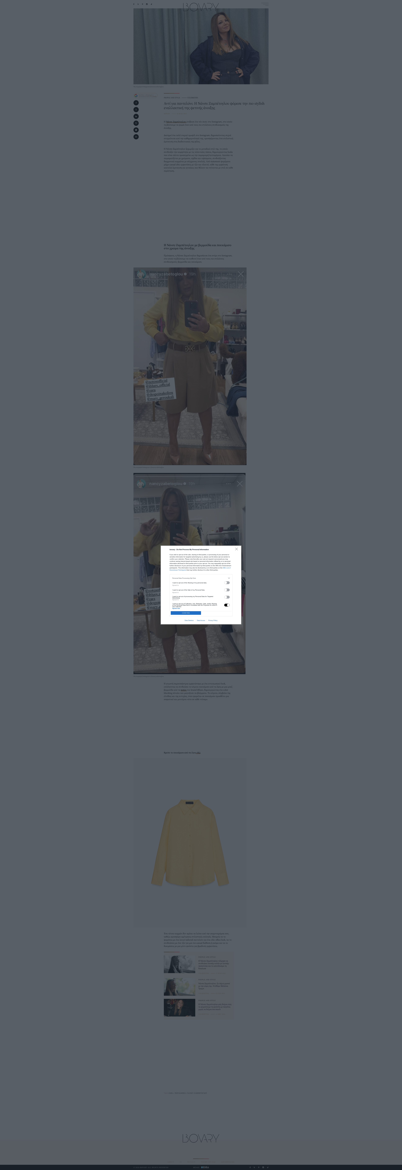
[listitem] (201, 578)
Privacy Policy (212, 620)
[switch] (227, 582)
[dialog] (201, 585)
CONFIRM (186, 613)
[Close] (237, 550)
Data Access (201, 620)
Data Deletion (189, 620)
